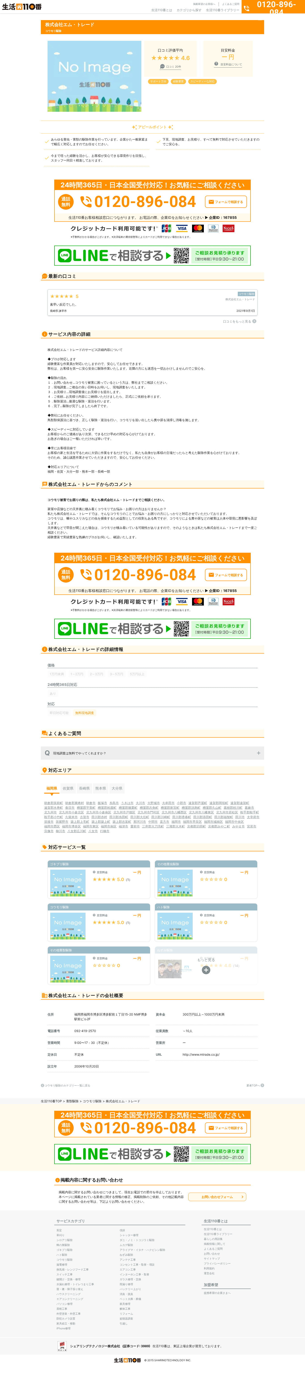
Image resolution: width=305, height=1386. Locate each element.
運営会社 (209, 1273)
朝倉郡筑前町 (53, 803)
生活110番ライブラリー (222, 10)
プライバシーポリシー (217, 1263)
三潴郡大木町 (175, 826)
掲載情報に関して (214, 1243)
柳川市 (60, 831)
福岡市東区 (91, 826)
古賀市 (84, 817)
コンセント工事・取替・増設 (137, 1264)
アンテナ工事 (128, 1259)
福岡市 (176, 821)
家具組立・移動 (65, 1323)
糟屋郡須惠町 (191, 807)
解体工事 (125, 1308)
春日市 (70, 807)
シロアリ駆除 (64, 1240)
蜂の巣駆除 (63, 1245)
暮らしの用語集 (213, 1239)
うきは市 (127, 803)
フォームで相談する (229, 202)
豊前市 (135, 826)
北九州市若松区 (227, 812)
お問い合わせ (212, 1253)
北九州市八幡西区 (174, 812)
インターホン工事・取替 (134, 1274)
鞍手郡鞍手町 (249, 812)
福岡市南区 (109, 826)
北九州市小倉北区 (71, 812)
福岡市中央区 (234, 821)
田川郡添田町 (202, 817)
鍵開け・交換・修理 (68, 1279)
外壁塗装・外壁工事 (68, 1313)
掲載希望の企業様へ (204, 4)
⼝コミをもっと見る (237, 321)
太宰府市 (253, 817)
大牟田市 (168, 803)
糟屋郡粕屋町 (107, 807)
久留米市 (71, 817)
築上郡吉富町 (122, 821)
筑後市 (49, 821)
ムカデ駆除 (126, 1245)
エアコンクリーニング (69, 1299)
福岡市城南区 (213, 821)
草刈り (60, 1235)
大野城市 (153, 803)
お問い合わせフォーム (217, 1197)
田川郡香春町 (181, 817)
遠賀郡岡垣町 (218, 803)
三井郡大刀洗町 (153, 826)
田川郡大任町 (139, 817)
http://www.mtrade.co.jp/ (201, 1054)
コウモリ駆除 (92, 1101)
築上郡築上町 (101, 821)
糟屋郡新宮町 (170, 807)
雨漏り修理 (126, 1284)
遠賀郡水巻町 (53, 807)
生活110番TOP (51, 1101)
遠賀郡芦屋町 (197, 803)
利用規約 (209, 1268)
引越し (124, 1323)
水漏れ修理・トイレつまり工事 (75, 1284)
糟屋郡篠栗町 (128, 807)
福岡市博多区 (71, 826)
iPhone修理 (63, 1328)
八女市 (93, 831)
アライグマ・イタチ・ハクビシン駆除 (142, 1250)
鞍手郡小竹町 (53, 817)
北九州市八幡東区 (201, 812)
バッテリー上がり (130, 1289)
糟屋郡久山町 (212, 807)
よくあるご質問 (230, 4)
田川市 (240, 817)
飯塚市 (102, 803)
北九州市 (50, 812)
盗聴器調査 (126, 1318)
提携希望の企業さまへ (217, 1293)
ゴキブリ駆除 (64, 1250)
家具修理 (125, 1303)
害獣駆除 (72, 1101)
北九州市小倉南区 (98, 812)
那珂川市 (140, 821)
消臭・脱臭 (126, 1294)
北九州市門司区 (148, 812)
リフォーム (126, 1313)
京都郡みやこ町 (219, 826)
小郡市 (181, 803)
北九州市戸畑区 (124, 812)
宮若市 (251, 826)
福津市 (123, 826)
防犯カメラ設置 (65, 1318)
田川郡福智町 (223, 817)
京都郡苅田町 (196, 826)
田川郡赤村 (99, 817)
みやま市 (238, 826)
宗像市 (49, 831)
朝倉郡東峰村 (74, 803)
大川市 (140, 803)
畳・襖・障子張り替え (69, 1289)
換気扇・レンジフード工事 (72, 1269)
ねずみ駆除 (126, 1254)
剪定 (59, 1230)
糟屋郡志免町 (149, 807)
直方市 (164, 821)
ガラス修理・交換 (130, 1279)
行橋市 (104, 831)
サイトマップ (212, 1258)
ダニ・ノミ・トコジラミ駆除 (137, 1240)
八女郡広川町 (76, 831)
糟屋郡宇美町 (86, 807)
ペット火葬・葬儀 (130, 1299)
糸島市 (114, 803)
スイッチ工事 (64, 1274)
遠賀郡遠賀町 (239, 803)
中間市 (153, 821)
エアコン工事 (128, 1269)
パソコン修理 (64, 1303)
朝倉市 (91, 803)
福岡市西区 (52, 826)
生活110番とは (161, 10)
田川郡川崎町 (160, 817)
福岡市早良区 (192, 821)
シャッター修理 (129, 1235)
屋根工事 (61, 1308)
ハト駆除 (61, 1254)
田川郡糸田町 (118, 817)
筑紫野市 (62, 821)
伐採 (122, 1230)
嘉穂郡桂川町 (233, 807)
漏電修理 (61, 1264)
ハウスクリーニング (68, 1294)
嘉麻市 (249, 807)
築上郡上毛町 (80, 821)
